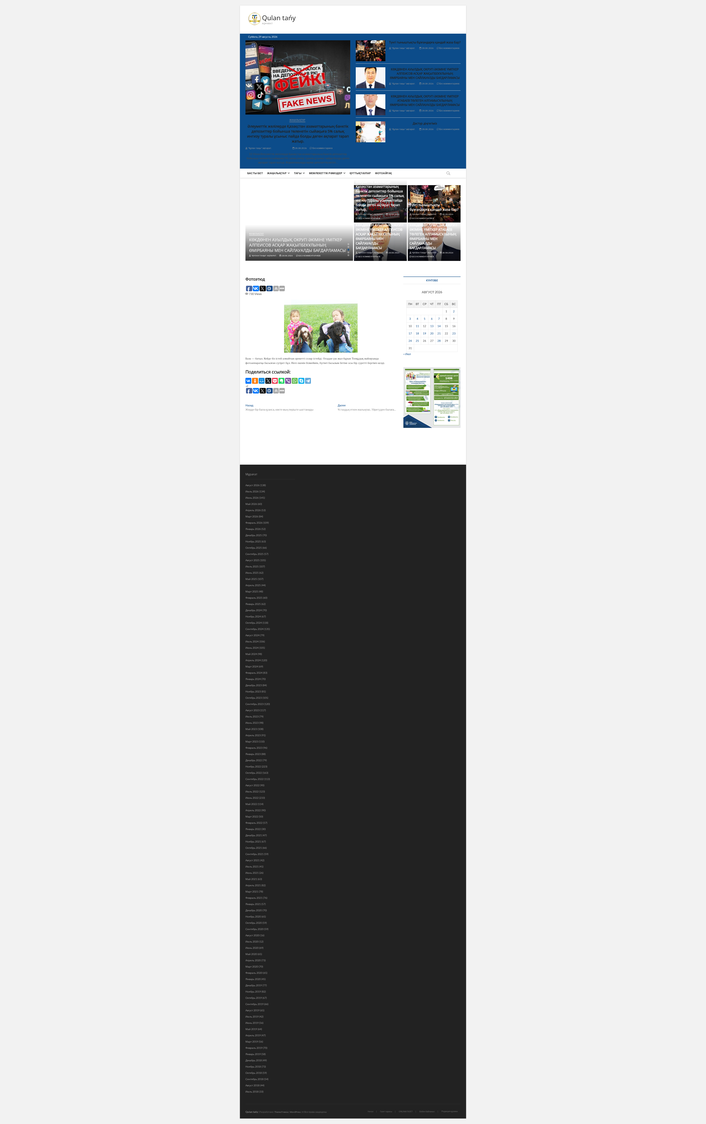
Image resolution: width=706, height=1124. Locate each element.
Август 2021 (252, 860)
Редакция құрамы (449, 1111)
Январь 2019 (253, 1054)
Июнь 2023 (251, 722)
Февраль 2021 (253, 897)
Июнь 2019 (251, 1022)
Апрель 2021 (253, 885)
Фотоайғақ (383, 173)
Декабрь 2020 (253, 910)
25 (417, 340)
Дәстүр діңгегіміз (425, 123)
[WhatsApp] (295, 381)
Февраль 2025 (253, 597)
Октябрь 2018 (253, 1072)
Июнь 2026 (251, 497)
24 (410, 340)
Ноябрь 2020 (253, 916)
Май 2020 (251, 954)
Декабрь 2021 (253, 835)
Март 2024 (251, 666)
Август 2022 (252, 785)
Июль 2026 (251, 491)
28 (439, 340)
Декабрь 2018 (253, 1060)
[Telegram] (308, 381)
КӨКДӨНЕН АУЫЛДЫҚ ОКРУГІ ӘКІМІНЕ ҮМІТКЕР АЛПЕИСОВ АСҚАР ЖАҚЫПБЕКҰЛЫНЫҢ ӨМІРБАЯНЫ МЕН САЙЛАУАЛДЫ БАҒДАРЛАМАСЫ (425, 73)
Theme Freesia (281, 1112)
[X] (268, 381)
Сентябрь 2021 (254, 854)
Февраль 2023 (253, 747)
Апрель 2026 (253, 510)
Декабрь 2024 (253, 610)
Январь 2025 (253, 603)
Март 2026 (251, 516)
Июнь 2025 (251, 572)
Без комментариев (322, 148)
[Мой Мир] (262, 381)
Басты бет (255, 173)
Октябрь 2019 (253, 997)
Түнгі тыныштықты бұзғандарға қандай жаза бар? (425, 42)
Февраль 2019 (253, 1047)
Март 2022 (251, 816)
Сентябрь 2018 (254, 1079)
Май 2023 (251, 729)
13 (432, 326)
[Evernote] (281, 381)
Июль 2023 (251, 716)
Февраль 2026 (253, 522)
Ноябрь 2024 (253, 616)
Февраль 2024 (253, 672)
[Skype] (301, 381)
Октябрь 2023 (253, 697)
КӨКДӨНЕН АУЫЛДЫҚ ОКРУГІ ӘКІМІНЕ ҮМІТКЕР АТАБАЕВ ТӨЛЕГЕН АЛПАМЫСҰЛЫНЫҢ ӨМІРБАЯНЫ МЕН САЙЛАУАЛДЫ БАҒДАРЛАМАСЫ (425, 100)
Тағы (298, 173)
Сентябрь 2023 (254, 704)
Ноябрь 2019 (253, 991)
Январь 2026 (253, 528)
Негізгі (370, 1111)
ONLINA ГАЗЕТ (406, 1111)
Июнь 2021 (251, 872)
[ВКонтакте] (248, 381)
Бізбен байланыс (427, 1111)
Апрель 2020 (253, 960)
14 (439, 326)
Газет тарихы (386, 1111)
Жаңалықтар (297, 120)
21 (439, 333)
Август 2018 (252, 1085)
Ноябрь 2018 (253, 1066)
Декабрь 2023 (253, 685)
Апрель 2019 (253, 1035)
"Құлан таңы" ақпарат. (259, 148)
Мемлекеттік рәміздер (325, 173)
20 (432, 333)
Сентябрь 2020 (254, 929)
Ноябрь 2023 (253, 691)
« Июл (407, 354)
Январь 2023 (253, 754)
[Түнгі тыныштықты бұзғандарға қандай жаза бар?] (370, 50)
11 (417, 326)
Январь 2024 (253, 679)
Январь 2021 (253, 904)
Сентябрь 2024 (254, 628)
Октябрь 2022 (253, 772)
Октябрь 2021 (253, 847)
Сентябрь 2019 (254, 1004)
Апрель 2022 (253, 810)
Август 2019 (252, 1010)
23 (454, 333)
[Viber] (288, 381)
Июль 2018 (251, 1091)
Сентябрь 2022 (254, 779)
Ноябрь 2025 (253, 541)
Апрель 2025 (253, 585)
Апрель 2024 (253, 660)
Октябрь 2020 (253, 922)
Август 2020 (252, 935)
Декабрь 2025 (253, 535)
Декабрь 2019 (253, 985)
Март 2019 (251, 1041)
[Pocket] (275, 381)
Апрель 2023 (253, 735)
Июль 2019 (251, 1016)
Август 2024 (252, 635)
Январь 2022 (253, 829)
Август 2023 (252, 710)
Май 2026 (251, 503)
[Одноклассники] (255, 381)
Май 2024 (251, 653)
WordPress (295, 1112)
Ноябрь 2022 (253, 766)
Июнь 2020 (251, 947)
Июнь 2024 (251, 647)
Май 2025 (251, 578)
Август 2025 (252, 560)
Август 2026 (252, 485)
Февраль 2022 (253, 822)
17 (410, 333)
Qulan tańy (279, 18)
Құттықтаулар (360, 173)
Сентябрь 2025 (254, 553)
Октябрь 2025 (253, 547)
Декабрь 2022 (253, 760)
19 (424, 333)
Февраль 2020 (253, 972)
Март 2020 (251, 966)
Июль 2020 (251, 941)
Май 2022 (251, 804)
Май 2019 (251, 1029)
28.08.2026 (301, 148)
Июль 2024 (251, 641)
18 (417, 333)
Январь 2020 (253, 979)
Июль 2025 (251, 566)
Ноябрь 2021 (253, 841)
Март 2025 (251, 591)
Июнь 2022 (251, 797)
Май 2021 (251, 879)
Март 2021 (251, 891)
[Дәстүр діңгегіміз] (370, 131)
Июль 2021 (251, 866)
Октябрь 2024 (253, 622)
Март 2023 (251, 741)
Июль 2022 (251, 791)
